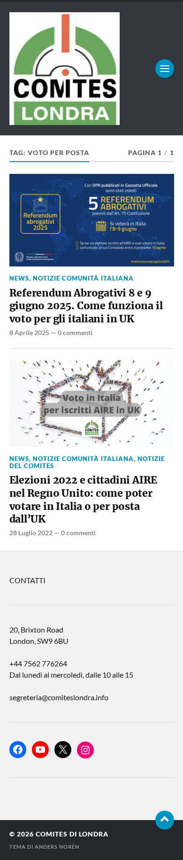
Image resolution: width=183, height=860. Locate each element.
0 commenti (75, 332)
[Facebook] (17, 749)
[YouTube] (40, 749)
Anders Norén (57, 847)
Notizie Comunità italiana (83, 278)
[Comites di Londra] (91, 68)
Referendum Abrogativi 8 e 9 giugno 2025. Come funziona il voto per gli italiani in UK (86, 306)
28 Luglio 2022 (31, 533)
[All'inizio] (164, 820)
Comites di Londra (72, 834)
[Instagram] (85, 750)
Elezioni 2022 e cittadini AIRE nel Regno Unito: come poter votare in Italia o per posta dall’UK (83, 499)
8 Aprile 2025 (29, 332)
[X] (62, 749)
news (19, 278)
